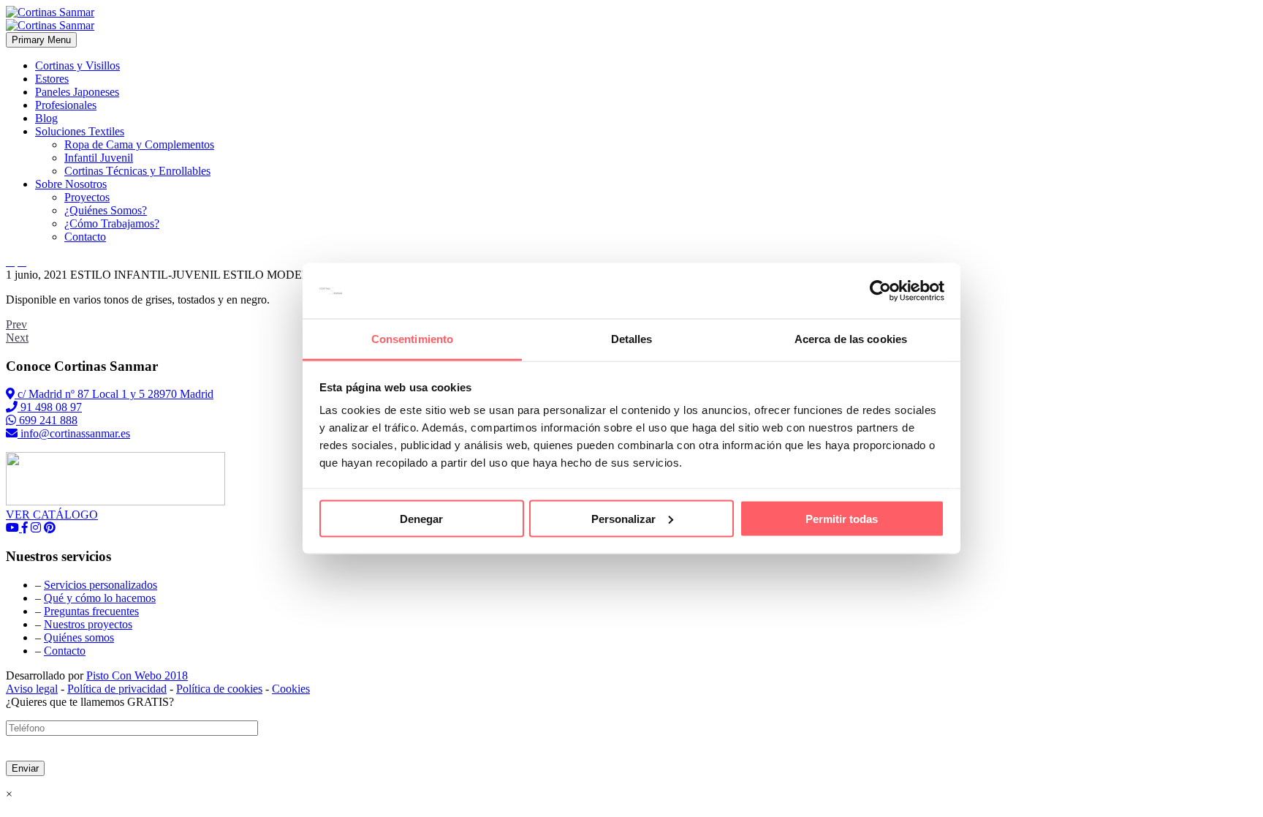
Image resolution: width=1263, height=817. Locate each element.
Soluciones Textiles (79, 131)
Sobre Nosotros (71, 184)
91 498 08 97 (50, 407)
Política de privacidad (117, 688)
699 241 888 (46, 420)
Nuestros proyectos (88, 624)
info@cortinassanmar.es (74, 433)
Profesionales (65, 105)
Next (17, 337)
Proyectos (87, 197)
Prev (16, 324)
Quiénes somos (79, 637)
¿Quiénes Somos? (105, 210)
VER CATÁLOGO (52, 514)
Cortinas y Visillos (77, 65)
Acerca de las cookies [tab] (850, 339)
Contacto (85, 236)
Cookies (291, 688)
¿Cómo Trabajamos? (111, 223)
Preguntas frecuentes (91, 611)
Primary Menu (41, 39)
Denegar (421, 518)
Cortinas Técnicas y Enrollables (137, 171)
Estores (52, 78)
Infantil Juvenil (98, 157)
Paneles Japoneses (77, 92)
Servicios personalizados (100, 585)
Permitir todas (841, 518)
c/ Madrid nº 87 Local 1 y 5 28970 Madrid (114, 394)
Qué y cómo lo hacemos (100, 598)
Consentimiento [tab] (412, 339)
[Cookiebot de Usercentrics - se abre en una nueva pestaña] (880, 291)
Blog (46, 118)
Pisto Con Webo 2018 (137, 675)
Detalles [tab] (632, 339)
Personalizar (623, 518)
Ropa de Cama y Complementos (139, 144)
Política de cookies (219, 688)
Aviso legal (32, 688)
